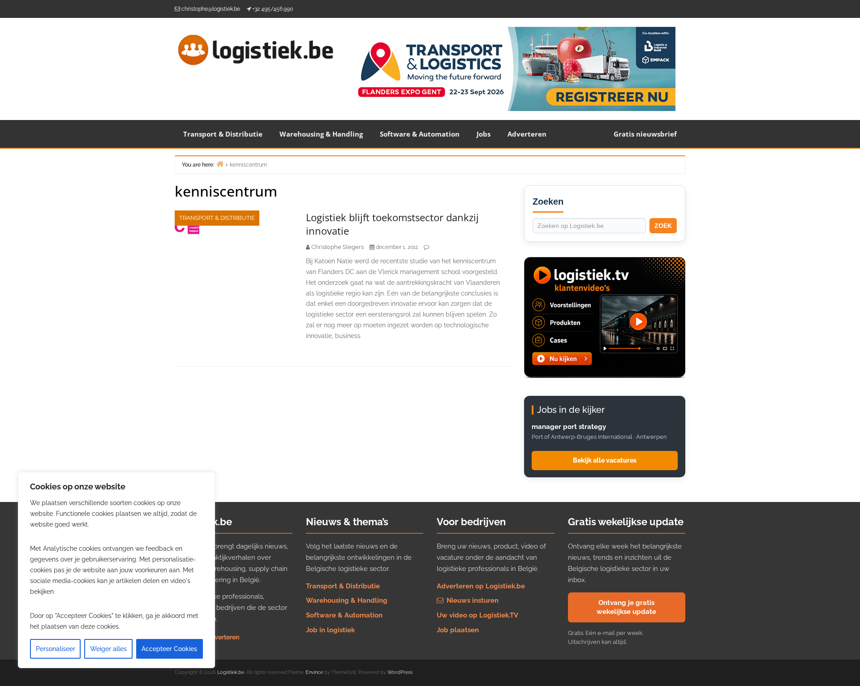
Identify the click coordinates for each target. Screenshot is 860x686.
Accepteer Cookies (169, 648)
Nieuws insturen (472, 600)
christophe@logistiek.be (210, 9)
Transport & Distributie (222, 133)
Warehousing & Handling (321, 133)
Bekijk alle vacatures (604, 460)
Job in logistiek (330, 630)
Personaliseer (55, 648)
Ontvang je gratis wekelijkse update (626, 607)
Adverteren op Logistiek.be (481, 586)
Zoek (663, 225)
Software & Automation (420, 133)
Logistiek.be (230, 672)
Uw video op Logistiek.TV (477, 615)
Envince (314, 672)
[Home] (220, 163)
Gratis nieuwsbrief (645, 133)
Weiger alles (108, 648)
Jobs (483, 133)
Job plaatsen (458, 630)
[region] (116, 570)
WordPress (400, 672)
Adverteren (526, 133)
